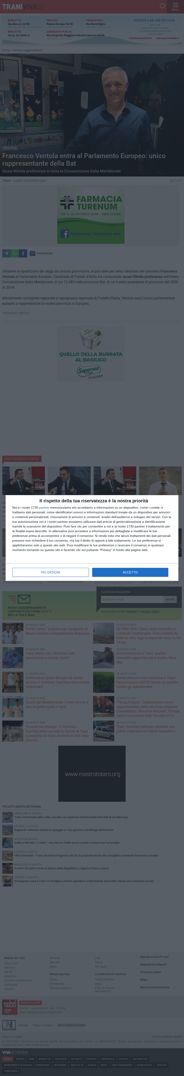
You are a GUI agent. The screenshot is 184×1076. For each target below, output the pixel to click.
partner (44, 507)
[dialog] (92, 538)
